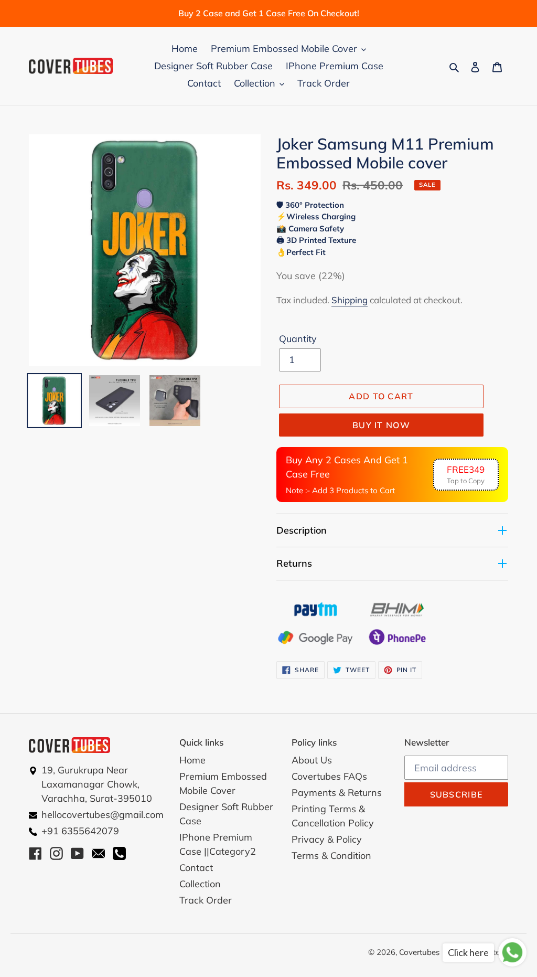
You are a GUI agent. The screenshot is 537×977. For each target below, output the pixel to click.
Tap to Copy (466, 474)
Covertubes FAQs (329, 776)
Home (192, 760)
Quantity (298, 339)
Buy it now (381, 425)
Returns (294, 563)
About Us (312, 760)
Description (301, 530)
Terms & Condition (331, 855)
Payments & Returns (337, 793)
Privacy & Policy (327, 839)
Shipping (349, 299)
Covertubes (419, 952)
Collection (200, 884)
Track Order (205, 900)
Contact (196, 868)
